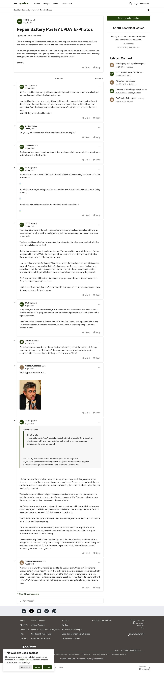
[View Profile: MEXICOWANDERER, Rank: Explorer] (22, 367)
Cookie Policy (24, 660)
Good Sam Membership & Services (76, 634)
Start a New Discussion (128, 18)
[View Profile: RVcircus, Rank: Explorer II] (112, 65)
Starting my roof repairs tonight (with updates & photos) (130, 63)
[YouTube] (39, 611)
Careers (124, 651)
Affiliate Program (38, 625)
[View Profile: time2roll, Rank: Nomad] (22, 127)
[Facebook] (24, 611)
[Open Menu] (148, 9)
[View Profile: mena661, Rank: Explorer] (22, 147)
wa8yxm (28, 340)
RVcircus (129, 67)
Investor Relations (74, 654)
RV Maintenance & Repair (72, 629)
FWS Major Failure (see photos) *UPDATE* (129, 98)
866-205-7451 (137, 634)
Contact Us (24, 629)
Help (61, 667)
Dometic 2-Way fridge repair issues (131, 89)
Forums (35, 10)
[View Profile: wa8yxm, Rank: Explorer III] (22, 342)
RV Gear (65, 625)
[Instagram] (46, 611)
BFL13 (26, 20)
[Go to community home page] (24, 3)
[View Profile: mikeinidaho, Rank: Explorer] (112, 82)
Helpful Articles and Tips (102, 620)
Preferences (25, 667)
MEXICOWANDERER (32, 366)
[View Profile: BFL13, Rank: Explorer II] (19, 21)
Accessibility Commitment (100, 654)
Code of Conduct (38, 620)
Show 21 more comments (29, 594)
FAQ (21, 634)
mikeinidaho (132, 84)
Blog (117, 651)
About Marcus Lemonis (40, 638)
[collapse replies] (14, 85)
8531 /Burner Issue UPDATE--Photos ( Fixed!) (129, 72)
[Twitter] (31, 611)
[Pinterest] (54, 611)
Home (22, 620)
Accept (47, 667)
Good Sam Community (22, 10)
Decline (37, 667)
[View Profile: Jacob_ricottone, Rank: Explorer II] (112, 91)
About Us (24, 625)
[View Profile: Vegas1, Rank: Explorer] (112, 99)
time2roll (28, 126)
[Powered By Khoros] (144, 668)
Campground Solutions (71, 638)
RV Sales (65, 620)
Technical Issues (46, 10)
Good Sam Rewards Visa (41, 634)
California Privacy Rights (60, 654)
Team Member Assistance (118, 654)
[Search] (130, 3)
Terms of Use (86, 654)
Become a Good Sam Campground (45, 629)
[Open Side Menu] (15, 3)
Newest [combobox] (99, 78)
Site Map (23, 638)
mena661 (28, 145)
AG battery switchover (126, 81)
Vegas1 (130, 101)
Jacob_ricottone (134, 93)
